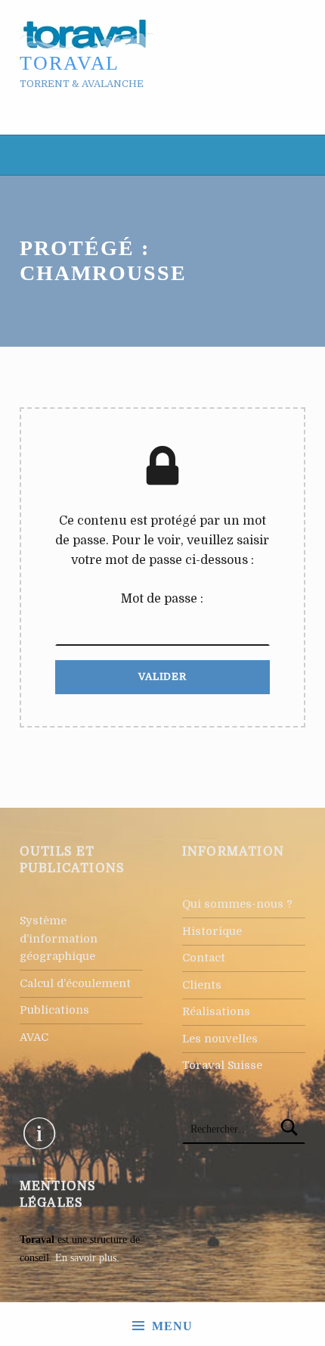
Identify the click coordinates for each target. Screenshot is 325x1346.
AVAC (34, 1037)
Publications (54, 1010)
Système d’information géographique (59, 938)
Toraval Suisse (222, 1065)
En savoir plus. (87, 1257)
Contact (203, 958)
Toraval (70, 63)
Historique (212, 931)
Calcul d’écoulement (75, 983)
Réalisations (216, 1011)
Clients (201, 985)
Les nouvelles (220, 1039)
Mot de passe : (162, 599)
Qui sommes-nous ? (237, 904)
